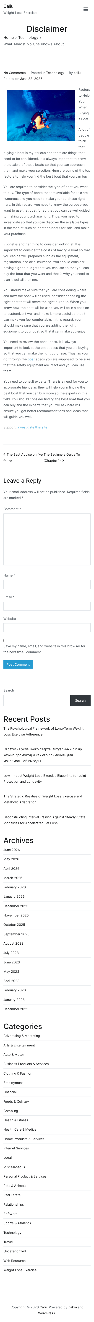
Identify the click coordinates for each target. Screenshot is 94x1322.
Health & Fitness (15, 1120)
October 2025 (14, 924)
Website (9, 619)
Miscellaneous (14, 1167)
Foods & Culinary (16, 1101)
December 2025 (15, 906)
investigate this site (32, 427)
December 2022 (15, 1009)
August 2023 (13, 943)
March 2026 (12, 878)
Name (9, 575)
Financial (9, 1092)
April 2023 (11, 981)
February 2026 (14, 887)
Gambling (10, 1111)
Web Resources (15, 1261)
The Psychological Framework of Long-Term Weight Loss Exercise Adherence (43, 731)
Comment (12, 509)
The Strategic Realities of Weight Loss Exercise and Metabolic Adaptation (42, 799)
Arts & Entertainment (19, 1045)
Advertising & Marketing (21, 1036)
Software (10, 1214)
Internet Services (16, 1148)
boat (31, 359)
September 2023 (16, 934)
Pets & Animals (14, 1186)
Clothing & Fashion (17, 1073)
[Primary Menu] (86, 9)
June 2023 (11, 962)
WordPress (46, 1313)
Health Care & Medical (20, 1129)
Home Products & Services (23, 1139)
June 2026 (11, 850)
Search (8, 690)
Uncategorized (14, 1251)
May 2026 (11, 859)
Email (8, 597)
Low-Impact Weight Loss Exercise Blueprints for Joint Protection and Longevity (44, 778)
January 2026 (14, 896)
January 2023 (14, 1000)
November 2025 (16, 915)
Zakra (72, 1307)
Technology (55, 73)
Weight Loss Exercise (20, 1270)
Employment (13, 1083)
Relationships (13, 1204)
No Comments (14, 73)
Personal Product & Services (25, 1176)
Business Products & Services (26, 1064)
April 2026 (11, 868)
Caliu (8, 6)
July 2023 (11, 953)
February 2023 (14, 990)
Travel (8, 1242)
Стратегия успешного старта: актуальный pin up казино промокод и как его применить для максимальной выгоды (42, 755)
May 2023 (11, 971)
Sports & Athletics (17, 1223)
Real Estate (12, 1195)
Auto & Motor (13, 1054)
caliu (77, 73)
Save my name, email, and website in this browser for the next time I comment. (44, 649)
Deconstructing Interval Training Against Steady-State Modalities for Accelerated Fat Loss (44, 820)
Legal (7, 1157)
